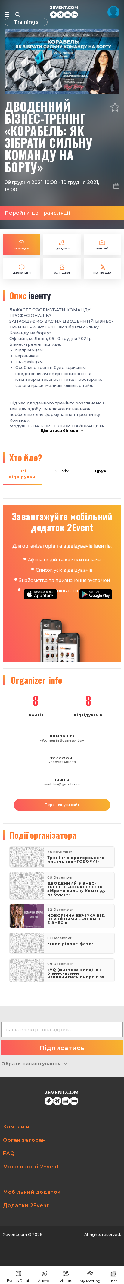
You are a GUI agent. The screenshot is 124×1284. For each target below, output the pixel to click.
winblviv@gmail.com (62, 784)
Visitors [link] (66, 1280)
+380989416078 (62, 762)
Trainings (26, 22)
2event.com (15, 1234)
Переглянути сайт (62, 804)
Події (42, 834)
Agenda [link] (44, 1280)
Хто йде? (25, 457)
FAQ (9, 1153)
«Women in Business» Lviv (62, 740)
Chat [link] (112, 1281)
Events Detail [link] (18, 1280)
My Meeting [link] (90, 1281)
